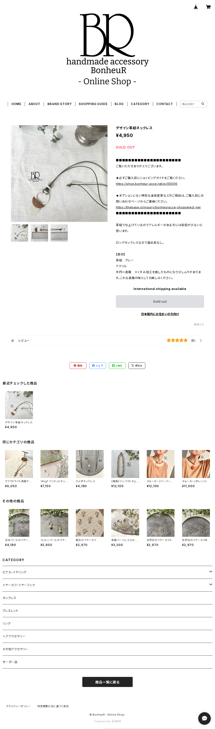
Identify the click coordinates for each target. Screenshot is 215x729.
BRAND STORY (59, 104)
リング (6, 623)
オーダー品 (10, 662)
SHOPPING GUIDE (93, 104)
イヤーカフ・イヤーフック (19, 585)
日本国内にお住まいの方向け (160, 314)
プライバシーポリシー (18, 706)
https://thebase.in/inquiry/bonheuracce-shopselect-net (158, 207)
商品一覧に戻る (107, 682)
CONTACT (164, 104)
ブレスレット (10, 610)
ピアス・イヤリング (14, 572)
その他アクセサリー (15, 649)
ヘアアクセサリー (14, 636)
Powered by (103, 721)
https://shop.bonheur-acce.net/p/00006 (146, 184)
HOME (16, 104)
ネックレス (9, 598)
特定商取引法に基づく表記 (53, 706)
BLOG (119, 104)
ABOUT (34, 104)
